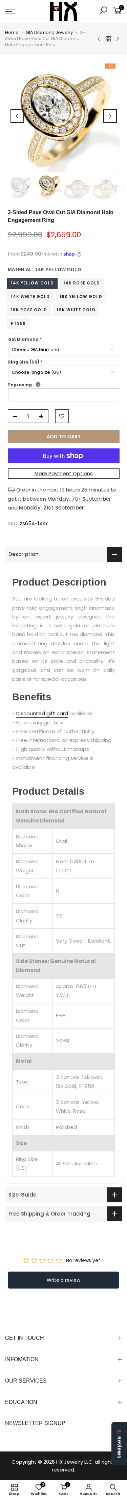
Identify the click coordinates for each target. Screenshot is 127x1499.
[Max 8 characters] (38, 384)
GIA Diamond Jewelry (49, 33)
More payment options (64, 473)
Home (12, 33)
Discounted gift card (42, 713)
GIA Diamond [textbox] (25, 339)
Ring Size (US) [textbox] (25, 362)
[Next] (110, 116)
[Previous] (17, 116)
